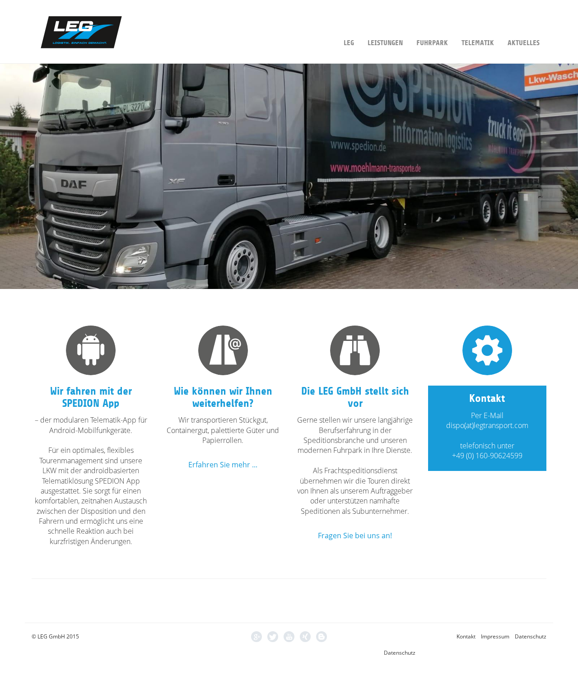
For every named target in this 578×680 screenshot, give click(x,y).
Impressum (495, 636)
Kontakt (466, 636)
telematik (477, 43)
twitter (272, 636)
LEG (349, 43)
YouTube (289, 636)
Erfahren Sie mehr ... (222, 465)
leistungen (385, 43)
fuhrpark (432, 43)
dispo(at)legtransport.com (487, 425)
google (256, 636)
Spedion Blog (321, 636)
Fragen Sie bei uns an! (355, 535)
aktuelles (524, 43)
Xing (305, 636)
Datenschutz (530, 636)
